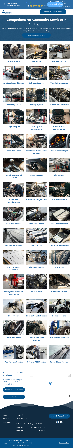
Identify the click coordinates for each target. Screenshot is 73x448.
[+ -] (50, 385)
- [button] (31, 377)
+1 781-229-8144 (8, 384)
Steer (27, 445)
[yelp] (61, 422)
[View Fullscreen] (31, 381)
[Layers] (69, 375)
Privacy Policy (64, 443)
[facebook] (57, 422)
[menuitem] (7, 415)
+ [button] (31, 375)
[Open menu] (70, 11)
